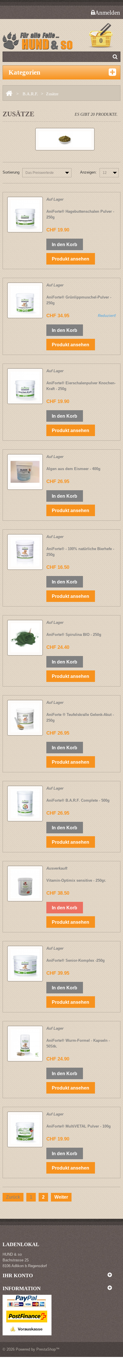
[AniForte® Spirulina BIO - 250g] (25, 638)
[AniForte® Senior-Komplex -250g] (25, 964)
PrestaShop (46, 1349)
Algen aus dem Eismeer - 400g (73, 469)
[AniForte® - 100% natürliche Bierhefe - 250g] (25, 552)
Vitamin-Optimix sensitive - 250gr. (76, 880)
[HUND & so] (40, 42)
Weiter (61, 1197)
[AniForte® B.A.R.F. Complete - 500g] (25, 804)
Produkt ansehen (70, 258)
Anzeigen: (88, 172)
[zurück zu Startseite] (9, 93)
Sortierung (11, 172)
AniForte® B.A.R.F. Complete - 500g (78, 800)
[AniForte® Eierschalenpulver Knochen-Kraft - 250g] (25, 386)
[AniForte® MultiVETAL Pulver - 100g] (25, 1129)
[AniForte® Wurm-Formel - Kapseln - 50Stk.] (25, 1044)
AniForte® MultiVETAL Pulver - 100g (78, 1126)
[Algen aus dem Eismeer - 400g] (25, 472)
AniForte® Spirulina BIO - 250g (73, 634)
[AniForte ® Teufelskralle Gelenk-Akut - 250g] (25, 718)
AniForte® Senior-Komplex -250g (75, 960)
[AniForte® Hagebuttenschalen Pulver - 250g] (25, 215)
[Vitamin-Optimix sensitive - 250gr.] (25, 884)
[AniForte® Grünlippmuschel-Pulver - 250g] (25, 300)
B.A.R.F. (30, 94)
